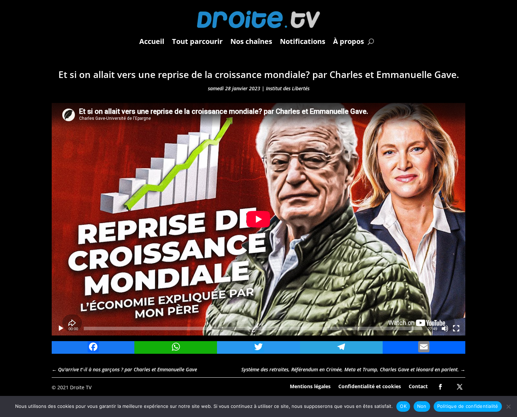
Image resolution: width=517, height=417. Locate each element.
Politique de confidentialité (467, 406)
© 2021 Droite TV (71, 387)
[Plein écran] (456, 328)
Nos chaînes (251, 41)
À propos (348, 41)
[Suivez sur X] (459, 386)
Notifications (302, 41)
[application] (258, 219)
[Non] (508, 406)
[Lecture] (60, 328)
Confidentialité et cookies (369, 386)
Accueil (151, 41)
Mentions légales (310, 386)
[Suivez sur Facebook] (440, 386)
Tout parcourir (197, 41)
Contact (418, 386)
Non (422, 406)
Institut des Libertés (287, 88)
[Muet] (444, 328)
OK (403, 406)
